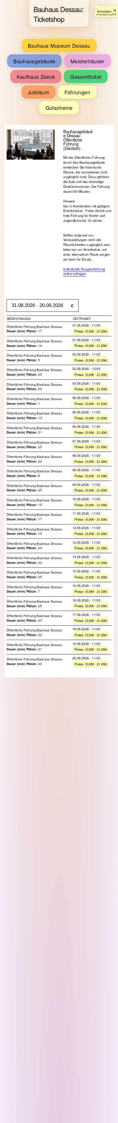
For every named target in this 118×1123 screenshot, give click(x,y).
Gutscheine (88, 77)
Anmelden (105, 11)
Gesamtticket (96, 62)
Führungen (57, 77)
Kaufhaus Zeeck (60, 62)
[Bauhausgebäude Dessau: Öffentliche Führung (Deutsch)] (31, 115)
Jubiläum (28, 77)
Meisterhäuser (22, 62)
